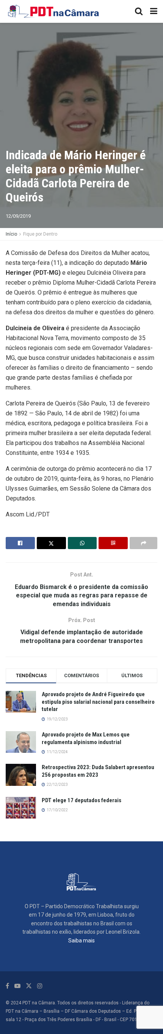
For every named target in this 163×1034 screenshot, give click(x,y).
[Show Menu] (153, 11)
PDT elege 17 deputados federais (81, 800)
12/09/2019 (18, 216)
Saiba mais (81, 940)
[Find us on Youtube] (17, 986)
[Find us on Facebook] (7, 986)
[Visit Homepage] (54, 11)
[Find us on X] (29, 986)
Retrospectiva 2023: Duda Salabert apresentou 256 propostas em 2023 (98, 771)
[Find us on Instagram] (39, 986)
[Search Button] (139, 11)
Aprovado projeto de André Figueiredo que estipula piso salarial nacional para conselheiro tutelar (98, 702)
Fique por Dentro (40, 234)
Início (11, 234)
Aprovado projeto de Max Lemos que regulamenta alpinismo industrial (86, 738)
